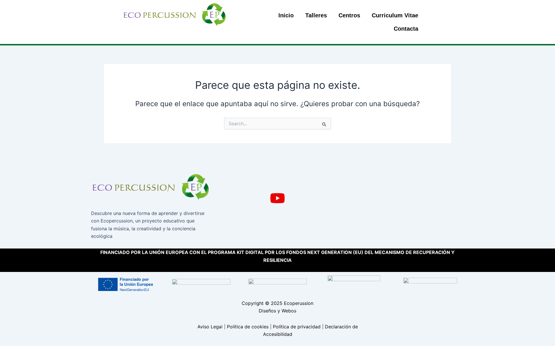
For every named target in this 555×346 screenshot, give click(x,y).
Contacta (406, 28)
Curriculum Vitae (395, 15)
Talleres (316, 15)
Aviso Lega (209, 327)
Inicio (286, 15)
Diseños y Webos (277, 311)
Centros (349, 15)
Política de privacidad (297, 327)
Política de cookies (248, 327)
